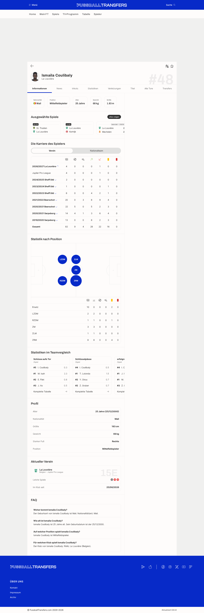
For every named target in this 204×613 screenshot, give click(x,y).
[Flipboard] (190, 567)
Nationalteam (96, 150)
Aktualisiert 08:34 (169, 610)
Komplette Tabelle (42, 391)
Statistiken (93, 88)
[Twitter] (177, 567)
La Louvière (48, 78)
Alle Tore (149, 88)
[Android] (143, 567)
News (59, 88)
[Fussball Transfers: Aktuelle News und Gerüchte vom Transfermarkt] (101, 5)
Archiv (13, 597)
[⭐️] (172, 66)
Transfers (167, 88)
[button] (33, 4)
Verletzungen (114, 88)
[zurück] (32, 66)
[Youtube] (183, 567)
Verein (52, 150)
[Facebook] (163, 567)
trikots (75, 88)
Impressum (15, 592)
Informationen (39, 88)
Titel (133, 88)
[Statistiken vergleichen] (167, 66)
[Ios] (150, 567)
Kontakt (13, 587)
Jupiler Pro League (41, 173)
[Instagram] (170, 567)
